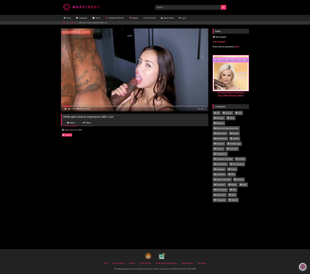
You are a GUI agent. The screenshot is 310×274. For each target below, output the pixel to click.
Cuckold (241, 159)
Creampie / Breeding (224, 159)
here (237, 47)
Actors (97, 18)
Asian (232, 118)
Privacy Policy (119, 263)
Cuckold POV (221, 164)
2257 (106, 263)
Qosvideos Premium (116, 18)
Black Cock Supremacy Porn (227, 128)
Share (88, 123)
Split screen (220, 195)
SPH (234, 190)
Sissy (244, 185)
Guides (233, 169)
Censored (220, 144)
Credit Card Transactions (166, 263)
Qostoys (135, 18)
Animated (220, 118)
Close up (219, 149)
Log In (184, 18)
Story (233, 195)
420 (217, 113)
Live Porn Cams (149, 18)
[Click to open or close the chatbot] (302, 266)
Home (68, 18)
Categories (83, 18)
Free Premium (238, 164)
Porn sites (202, 263)
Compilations (221, 154)
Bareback (220, 123)
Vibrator (234, 200)
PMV (233, 174)
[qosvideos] (82, 7)
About (72, 123)
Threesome (220, 200)
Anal (239, 113)
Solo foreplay (221, 190)
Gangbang (220, 169)
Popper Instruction (223, 179)
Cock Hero (233, 149)
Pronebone (220, 185)
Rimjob (233, 185)
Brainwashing (221, 138)
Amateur (228, 113)
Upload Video (168, 18)
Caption (236, 138)
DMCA (132, 263)
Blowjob (235, 133)
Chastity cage (235, 144)
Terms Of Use (145, 263)
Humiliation (220, 174)
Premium (73, 23)
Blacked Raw (221, 133)
